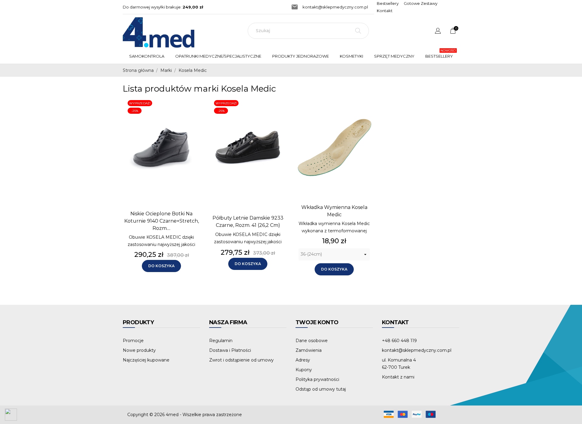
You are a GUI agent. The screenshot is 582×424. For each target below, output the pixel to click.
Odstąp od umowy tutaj (321, 389)
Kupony (304, 369)
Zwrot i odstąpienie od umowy (241, 360)
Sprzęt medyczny (394, 56)
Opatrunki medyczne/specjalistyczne (219, 54)
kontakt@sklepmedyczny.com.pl (335, 7)
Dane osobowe (312, 340)
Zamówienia (309, 350)
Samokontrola (146, 56)
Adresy (303, 360)
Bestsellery (388, 3)
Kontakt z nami (398, 377)
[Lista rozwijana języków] (438, 32)
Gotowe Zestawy (420, 3)
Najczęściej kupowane (146, 360)
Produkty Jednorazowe (302, 54)
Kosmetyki (351, 56)
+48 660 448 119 (399, 340)
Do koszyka (161, 266)
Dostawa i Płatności (230, 350)
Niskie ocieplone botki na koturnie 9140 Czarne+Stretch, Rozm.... (161, 221)
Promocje (133, 340)
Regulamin (220, 340)
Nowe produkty (139, 350)
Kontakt (385, 10)
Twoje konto (317, 322)
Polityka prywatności (317, 379)
